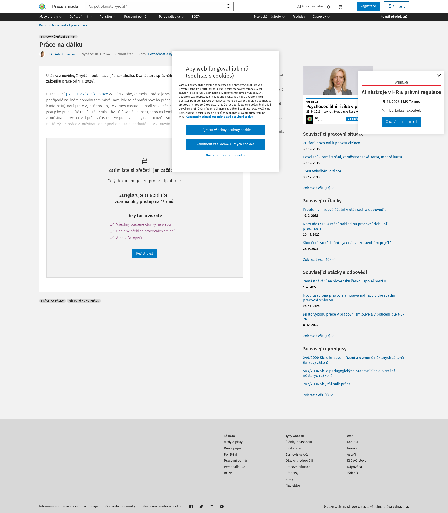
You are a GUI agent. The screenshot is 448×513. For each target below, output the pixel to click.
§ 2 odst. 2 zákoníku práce (87, 94)
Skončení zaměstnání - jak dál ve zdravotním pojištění (349, 243)
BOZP (228, 473)
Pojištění (230, 455)
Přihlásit (398, 7)
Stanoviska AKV (297, 455)
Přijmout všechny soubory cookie (225, 130)
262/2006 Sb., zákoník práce (327, 384)
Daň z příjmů (233, 448)
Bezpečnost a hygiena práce (69, 25)
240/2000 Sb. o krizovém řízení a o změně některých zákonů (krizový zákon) (353, 360)
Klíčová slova (357, 461)
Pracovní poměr (235, 461)
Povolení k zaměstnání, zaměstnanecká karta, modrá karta (352, 157)
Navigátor (293, 486)
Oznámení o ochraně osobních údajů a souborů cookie (219, 116)
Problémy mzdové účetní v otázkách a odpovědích (345, 209)
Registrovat (144, 253)
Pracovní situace (298, 467)
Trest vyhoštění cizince (322, 171)
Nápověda (354, 467)
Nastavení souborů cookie (162, 506)
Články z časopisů (299, 442)
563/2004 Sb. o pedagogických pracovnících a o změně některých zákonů (349, 373)
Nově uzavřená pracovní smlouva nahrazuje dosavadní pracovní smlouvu (349, 298)
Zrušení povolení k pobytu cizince (331, 143)
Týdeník (352, 473)
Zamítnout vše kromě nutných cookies (226, 144)
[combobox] (159, 6)
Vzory (290, 479)
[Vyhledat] (228, 6)
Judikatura (293, 448)
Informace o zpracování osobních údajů (68, 506)
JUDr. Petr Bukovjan (61, 54)
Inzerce (352, 448)
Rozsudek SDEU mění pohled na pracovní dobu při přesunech (345, 226)
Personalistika (234, 467)
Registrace (368, 6)
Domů (43, 25)
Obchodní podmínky (120, 506)
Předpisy (292, 473)
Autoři (351, 455)
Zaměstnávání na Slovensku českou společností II (344, 281)
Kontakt (352, 442)
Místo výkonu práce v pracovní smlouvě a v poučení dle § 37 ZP (353, 316)
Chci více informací (401, 121)
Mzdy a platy (233, 442)
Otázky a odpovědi (299, 461)
